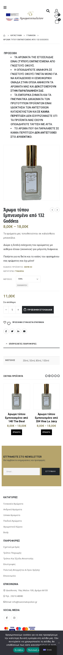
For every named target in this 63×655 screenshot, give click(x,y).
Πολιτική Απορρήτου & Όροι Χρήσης (21, 570)
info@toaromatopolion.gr (24, 602)
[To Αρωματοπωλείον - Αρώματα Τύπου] (31, 16)
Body (5, 532)
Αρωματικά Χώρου (13, 526)
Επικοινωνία (9, 576)
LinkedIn (18, 331)
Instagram (14, 618)
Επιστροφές (9, 564)
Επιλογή (16, 432)
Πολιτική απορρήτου (39, 650)
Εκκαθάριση (22, 285)
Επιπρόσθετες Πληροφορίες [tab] (23, 343)
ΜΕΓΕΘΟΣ (7, 279)
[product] (17, 397)
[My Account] (57, 11)
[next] (57, 209)
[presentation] (7, 172)
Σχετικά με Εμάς (11, 547)
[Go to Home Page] (4, 35)
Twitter (12, 331)
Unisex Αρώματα (11, 515)
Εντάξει (19, 650)
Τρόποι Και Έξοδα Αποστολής (18, 558)
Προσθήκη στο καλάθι (39, 309)
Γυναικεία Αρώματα (13, 504)
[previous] (52, 209)
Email (24, 331)
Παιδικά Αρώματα (12, 521)
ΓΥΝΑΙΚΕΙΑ (19, 271)
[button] (46, 376)
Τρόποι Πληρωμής (12, 553)
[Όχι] (58, 642)
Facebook (6, 331)
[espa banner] (12, 13)
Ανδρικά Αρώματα (12, 509)
